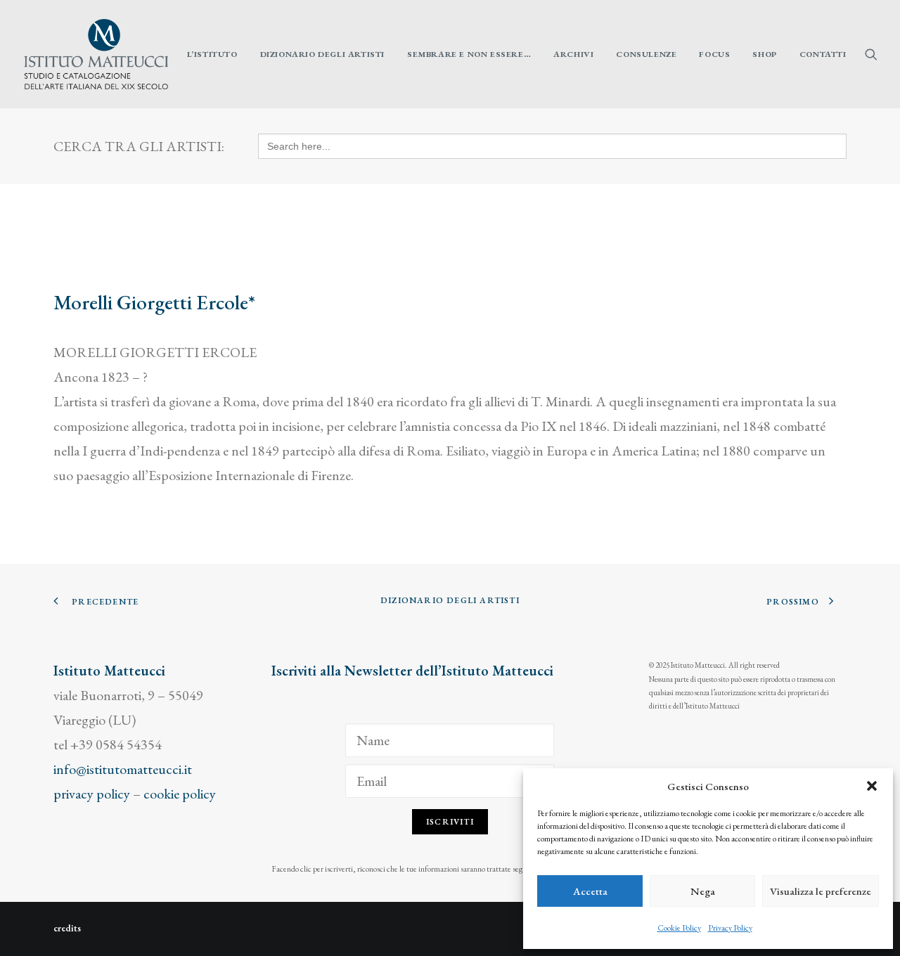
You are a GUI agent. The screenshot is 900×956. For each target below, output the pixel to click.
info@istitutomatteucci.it (122, 769)
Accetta (590, 891)
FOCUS (714, 54)
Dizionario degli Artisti (322, 54)
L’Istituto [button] (212, 54)
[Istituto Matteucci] (96, 54)
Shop (764, 54)
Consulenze (646, 54)
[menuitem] (212, 54)
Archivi (573, 54)
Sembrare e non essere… (469, 54)
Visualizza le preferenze (820, 891)
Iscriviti (450, 821)
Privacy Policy (730, 928)
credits (67, 928)
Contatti (823, 54)
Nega (702, 891)
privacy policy (91, 793)
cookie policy (179, 793)
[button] (872, 786)
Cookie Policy (679, 928)
